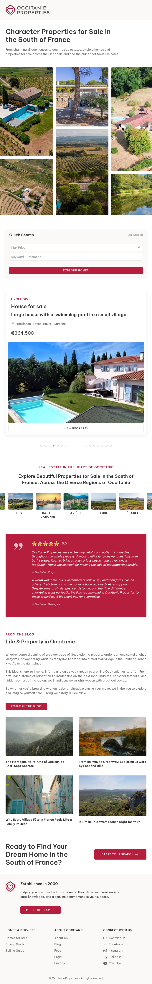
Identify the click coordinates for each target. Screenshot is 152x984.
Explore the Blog (26, 706)
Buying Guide (15, 944)
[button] (144, 10)
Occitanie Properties (65, 978)
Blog (57, 944)
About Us (61, 938)
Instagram (116, 950)
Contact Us (117, 938)
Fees (57, 950)
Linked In (115, 957)
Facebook (116, 944)
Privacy (59, 963)
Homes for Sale (16, 938)
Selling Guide (15, 950)
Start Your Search (118, 854)
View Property (76, 434)
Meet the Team (38, 910)
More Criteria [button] (134, 234)
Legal (58, 957)
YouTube (115, 963)
